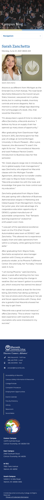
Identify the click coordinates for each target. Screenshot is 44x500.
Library (8, 405)
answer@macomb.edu (16, 368)
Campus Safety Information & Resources (20, 379)
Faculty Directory (12, 401)
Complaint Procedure (13, 387)
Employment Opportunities (15, 392)
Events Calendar (11, 397)
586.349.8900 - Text (15, 363)
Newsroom (9, 409)
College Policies (11, 383)
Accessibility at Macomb (14, 375)
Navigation (8, 36)
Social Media (10, 413)
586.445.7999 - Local (15, 360)
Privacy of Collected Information (17, 497)
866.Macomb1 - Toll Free (16, 357)
